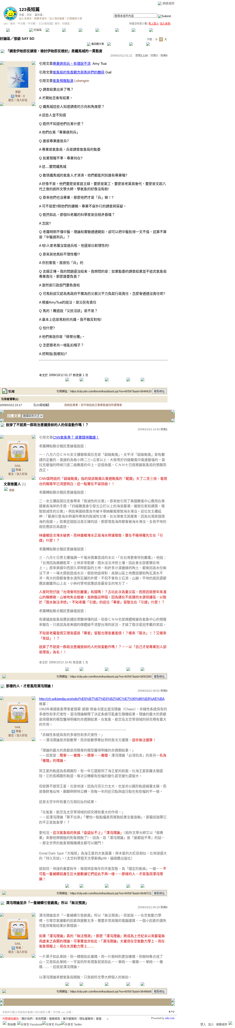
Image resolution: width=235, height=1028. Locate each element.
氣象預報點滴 (63, 81)
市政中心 (160, 30)
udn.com (169, 1018)
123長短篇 (29, 9)
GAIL (18, 465)
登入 (203, 1024)
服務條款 (54, 1018)
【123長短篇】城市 (49, 23)
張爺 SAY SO (24, 39)
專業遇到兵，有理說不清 (72, 63)
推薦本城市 (40, 18)
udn (5, 23)
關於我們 (27, 1018)
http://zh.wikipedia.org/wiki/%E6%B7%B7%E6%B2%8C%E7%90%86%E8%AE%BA (102, 699)
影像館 (86, 30)
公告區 (123, 30)
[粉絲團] (4, 1023)
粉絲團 (12, 1024)
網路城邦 (168, 3)
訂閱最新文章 (74, 18)
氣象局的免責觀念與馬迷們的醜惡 (78, 72)
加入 (211, 1024)
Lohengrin (81, 81)
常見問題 (40, 1018)
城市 (12, 23)
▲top (171, 1011)
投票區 (70, 30)
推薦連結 (105, 30)
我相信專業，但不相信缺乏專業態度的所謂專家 (93, 405)
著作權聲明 (70, 1018)
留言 (11, 100)
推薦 (164, 55)
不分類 (21, 23)
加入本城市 (25, 18)
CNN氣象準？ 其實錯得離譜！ (76, 437)
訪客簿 (139, 30)
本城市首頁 (17, 30)
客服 (98, 1018)
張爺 (29, 15)
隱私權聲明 (86, 1018)
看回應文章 (97, 44)
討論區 (37, 30)
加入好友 (22, 100)
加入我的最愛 (56, 18)
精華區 (53, 30)
